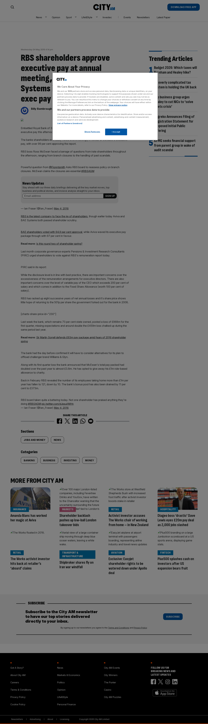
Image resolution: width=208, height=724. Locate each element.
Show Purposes (92, 132)
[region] (105, 106)
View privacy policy (118, 105)
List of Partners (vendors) (69, 123)
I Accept (116, 132)
